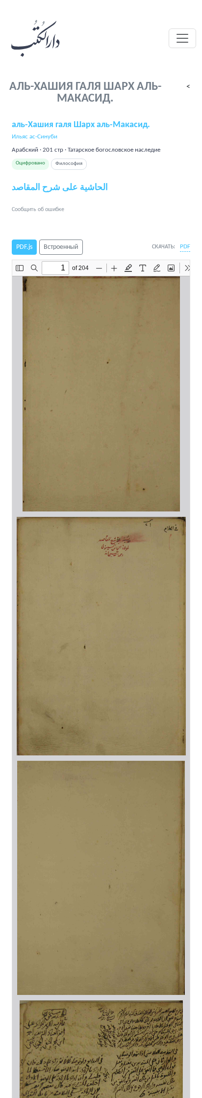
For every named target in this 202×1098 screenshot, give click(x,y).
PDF (185, 246)
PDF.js (24, 247)
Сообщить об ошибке (38, 210)
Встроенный (61, 247)
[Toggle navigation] (182, 38)
